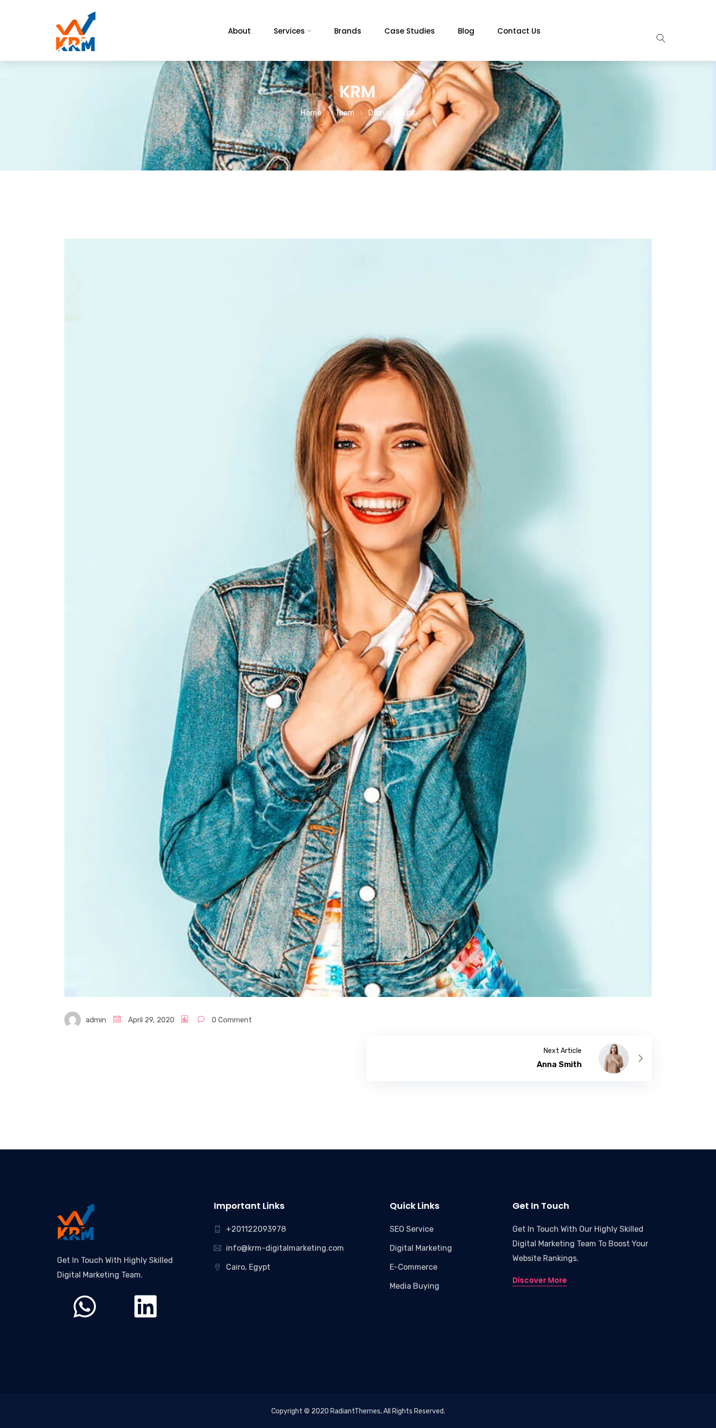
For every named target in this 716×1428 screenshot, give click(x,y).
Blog (466, 31)
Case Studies (409, 31)
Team (345, 112)
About (239, 31)
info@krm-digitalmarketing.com (285, 1248)
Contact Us (519, 31)
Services (289, 31)
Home (311, 112)
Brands (347, 31)
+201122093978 (256, 1229)
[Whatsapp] (85, 1322)
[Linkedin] (145, 1322)
